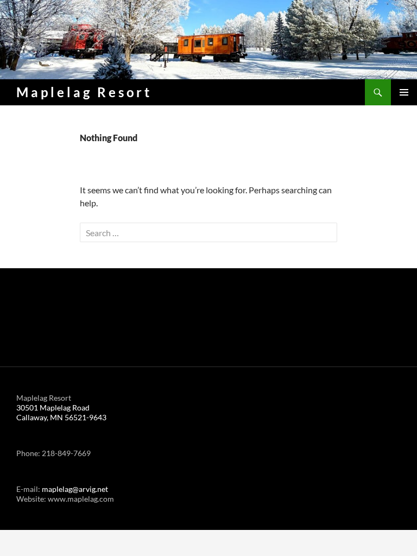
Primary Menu (404, 92)
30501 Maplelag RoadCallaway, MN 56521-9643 (61, 412)
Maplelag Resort (84, 92)
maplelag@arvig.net (75, 489)
